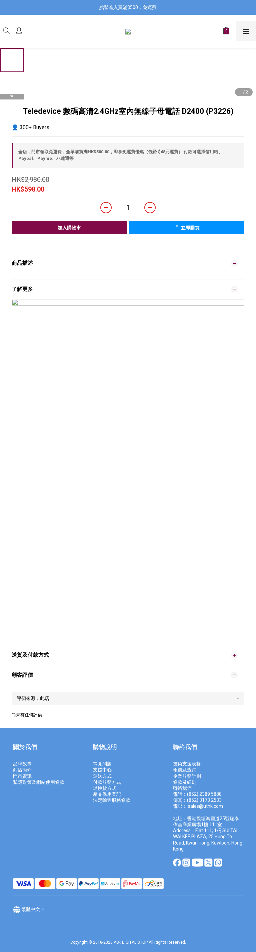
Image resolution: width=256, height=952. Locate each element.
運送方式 (102, 776)
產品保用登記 (107, 794)
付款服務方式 (107, 782)
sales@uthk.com (205, 806)
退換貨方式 (104, 788)
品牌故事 (22, 763)
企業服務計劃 (187, 776)
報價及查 (182, 769)
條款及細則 (184, 782)
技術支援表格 (187, 763)
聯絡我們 (182, 788)
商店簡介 (22, 769)
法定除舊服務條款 (111, 800)
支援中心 (102, 769)
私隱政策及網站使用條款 (38, 782)
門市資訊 (22, 776)
